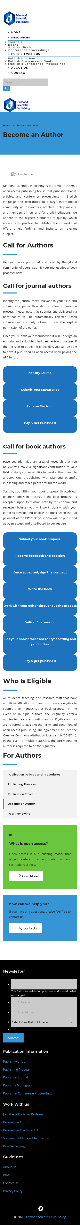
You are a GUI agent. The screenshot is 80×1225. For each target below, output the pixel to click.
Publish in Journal (15, 1077)
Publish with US (25, 53)
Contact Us (10, 1183)
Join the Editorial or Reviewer (23, 1114)
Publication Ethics (20, 794)
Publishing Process (22, 784)
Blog (6, 1175)
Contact (19, 72)
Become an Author (21, 803)
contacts (30, 928)
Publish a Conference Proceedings (37, 63)
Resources (20, 37)
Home (16, 32)
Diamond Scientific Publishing (45, 1217)
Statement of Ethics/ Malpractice (26, 1138)
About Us (19, 67)
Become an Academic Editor (23, 1130)
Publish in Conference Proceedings (27, 1093)
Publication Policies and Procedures (34, 774)
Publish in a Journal (24, 58)
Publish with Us (14, 1061)
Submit (13, 1038)
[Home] (17, 104)
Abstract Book (19, 47)
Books (13, 44)
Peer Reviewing (19, 813)
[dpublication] (16, 18)
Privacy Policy (13, 1191)
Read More (29, 876)
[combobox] (44, 1022)
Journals (15, 42)
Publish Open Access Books (31, 61)
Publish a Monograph (18, 1085)
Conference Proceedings (28, 50)
